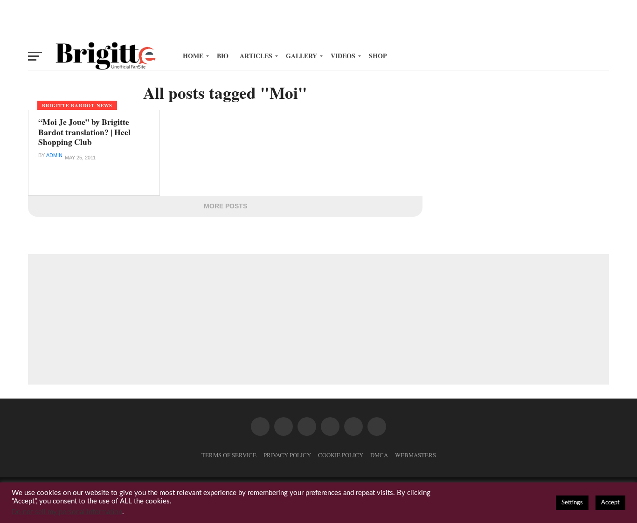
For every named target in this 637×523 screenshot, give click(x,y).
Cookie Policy (340, 455)
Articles (256, 56)
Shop (378, 56)
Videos (343, 56)
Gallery (301, 56)
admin (54, 155)
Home (193, 56)
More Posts (225, 206)
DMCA (379, 455)
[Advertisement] (318, 21)
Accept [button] (610, 503)
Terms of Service (228, 455)
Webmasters (415, 455)
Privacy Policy (287, 455)
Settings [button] (572, 503)
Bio (222, 56)
